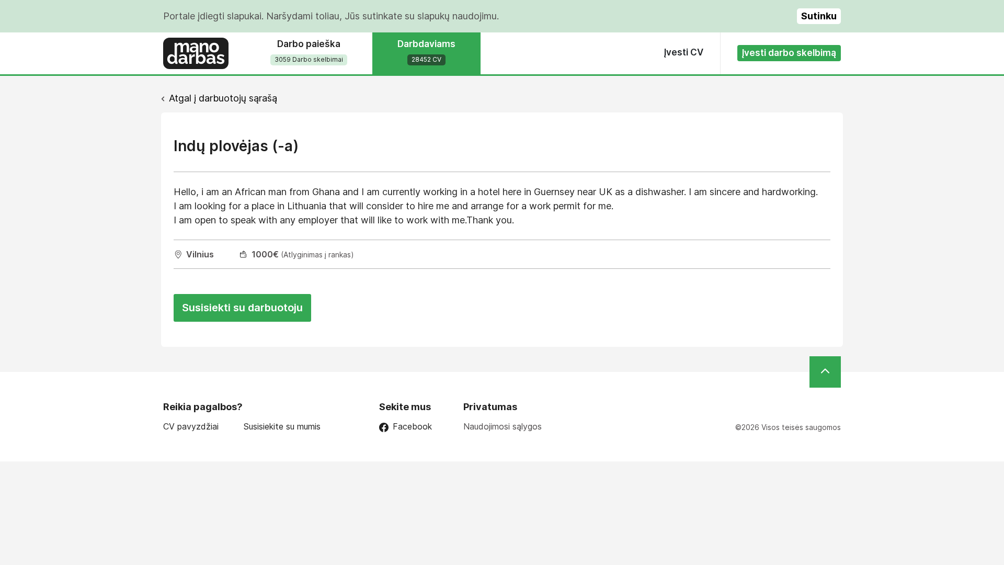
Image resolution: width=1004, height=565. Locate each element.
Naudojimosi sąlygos (502, 426)
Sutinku (819, 15)
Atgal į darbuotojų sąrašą (223, 98)
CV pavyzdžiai (191, 427)
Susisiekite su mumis (282, 427)
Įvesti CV (683, 52)
